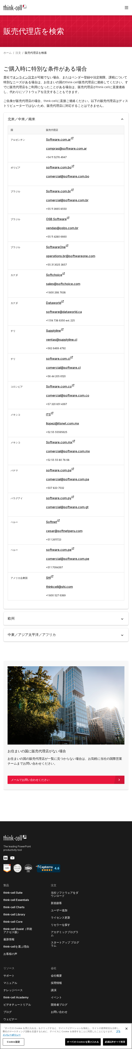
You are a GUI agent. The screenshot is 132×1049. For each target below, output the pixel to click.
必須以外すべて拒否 (115, 1041)
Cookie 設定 (13, 1041)
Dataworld (53, 303)
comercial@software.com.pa (67, 479)
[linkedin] (5, 858)
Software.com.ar (58, 139)
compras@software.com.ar (66, 148)
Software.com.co (59, 386)
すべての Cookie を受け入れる (83, 1041)
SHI (48, 578)
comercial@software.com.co (67, 395)
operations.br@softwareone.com (70, 256)
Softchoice (54, 275)
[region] (66, 1036)
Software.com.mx (59, 442)
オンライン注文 (23, 77)
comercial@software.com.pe (67, 559)
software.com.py (58, 498)
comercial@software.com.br (67, 200)
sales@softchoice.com (63, 284)
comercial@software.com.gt (67, 507)
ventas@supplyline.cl (61, 339)
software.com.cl (58, 358)
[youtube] (12, 858)
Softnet (51, 522)
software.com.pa (58, 470)
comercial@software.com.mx (68, 451)
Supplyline (53, 330)
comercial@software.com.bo (67, 176)
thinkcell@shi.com (59, 587)
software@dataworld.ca (64, 312)
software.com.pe (59, 550)
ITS (48, 414)
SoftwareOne (56, 247)
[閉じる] (126, 1028)
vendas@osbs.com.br (62, 228)
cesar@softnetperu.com (64, 531)
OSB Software (56, 219)
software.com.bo (59, 167)
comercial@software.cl (63, 367)
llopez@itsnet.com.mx (62, 423)
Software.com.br (58, 191)
